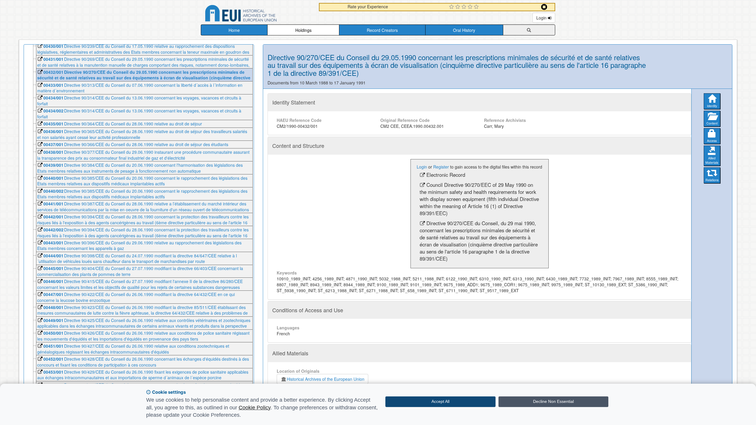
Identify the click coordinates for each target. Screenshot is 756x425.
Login (542, 18)
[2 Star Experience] (458, 7)
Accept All (440, 401)
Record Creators (382, 30)
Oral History (464, 30)
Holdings (303, 30)
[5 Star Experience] (477, 7)
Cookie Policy (255, 408)
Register (441, 167)
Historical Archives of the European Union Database (257, 14)
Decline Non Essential (553, 401)
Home (234, 30)
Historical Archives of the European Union (325, 379)
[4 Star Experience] (471, 7)
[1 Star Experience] (452, 7)
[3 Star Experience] (465, 7)
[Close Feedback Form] (544, 7)
